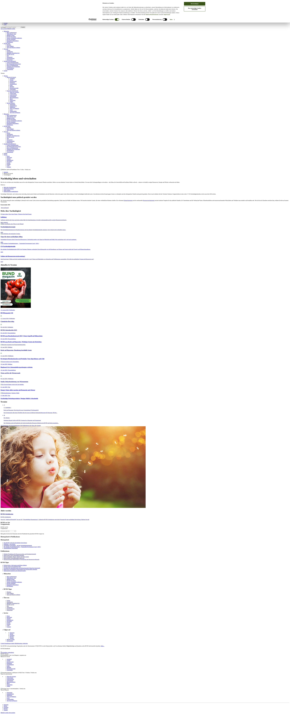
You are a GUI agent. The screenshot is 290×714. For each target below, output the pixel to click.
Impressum (167, 14)
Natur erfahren (10, 46)
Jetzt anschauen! (5, 207)
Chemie (11, 80)
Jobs (8, 55)
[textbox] (13, 27)
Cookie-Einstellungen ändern (7, 643)
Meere (11, 99)
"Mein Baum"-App (11, 34)
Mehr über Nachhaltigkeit (10, 187)
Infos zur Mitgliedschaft (12, 65)
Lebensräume (13, 96)
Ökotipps (9, 44)
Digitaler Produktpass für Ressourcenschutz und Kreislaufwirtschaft (20, 554)
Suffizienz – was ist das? (9, 544)
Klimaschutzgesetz (128, 200)
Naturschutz (12, 100)
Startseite (6, 172)
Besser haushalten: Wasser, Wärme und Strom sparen (16, 556)
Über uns (6, 49)
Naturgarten (12, 104)
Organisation (10, 51)
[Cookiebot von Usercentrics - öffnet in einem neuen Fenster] (92, 19)
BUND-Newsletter (11, 36)
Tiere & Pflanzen (11, 103)
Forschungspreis (10, 58)
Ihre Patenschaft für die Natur (14, 64)
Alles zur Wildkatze (14, 108)
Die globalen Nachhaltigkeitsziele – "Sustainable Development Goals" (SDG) (22, 546)
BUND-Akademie (11, 39)
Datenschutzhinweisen (152, 14)
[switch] (133, 19)
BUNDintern (10, 42)
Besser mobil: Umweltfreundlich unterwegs (14, 558)
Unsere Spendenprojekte (12, 62)
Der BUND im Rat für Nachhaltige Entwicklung (15, 542)
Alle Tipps (31, 425)
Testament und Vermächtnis (13, 66)
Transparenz (9, 57)
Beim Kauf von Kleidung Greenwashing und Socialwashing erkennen (20, 569)
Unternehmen (10, 69)
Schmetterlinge (13, 105)
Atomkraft (12, 78)
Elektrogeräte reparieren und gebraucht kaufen (15, 570)
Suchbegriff (3, 27)
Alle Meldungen (5, 425)
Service (5, 154)
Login (5, 24)
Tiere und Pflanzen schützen (13, 47)
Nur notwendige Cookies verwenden (194, 9)
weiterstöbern (10, 652)
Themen (6, 75)
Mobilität (12, 86)
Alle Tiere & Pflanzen (15, 112)
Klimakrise (12, 82)
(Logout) (9, 167)
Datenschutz (10, 59)
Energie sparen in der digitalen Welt (12, 566)
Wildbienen (12, 107)
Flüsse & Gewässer (14, 92)
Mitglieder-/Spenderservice (13, 53)
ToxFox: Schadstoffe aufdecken (14, 38)
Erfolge (8, 50)
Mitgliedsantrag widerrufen (21, 643)
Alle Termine (37, 425)
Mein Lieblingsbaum (12, 32)
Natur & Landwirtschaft (12, 90)
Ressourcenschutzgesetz (149, 200)
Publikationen (10, 160)
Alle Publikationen (24, 425)
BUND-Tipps (7, 43)
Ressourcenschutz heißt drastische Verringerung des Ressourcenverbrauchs (21, 559)
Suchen (23, 27)
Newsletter (9, 161)
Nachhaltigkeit (13, 84)
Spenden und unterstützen (10, 61)
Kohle (11, 85)
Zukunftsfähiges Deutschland (11, 548)
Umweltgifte (13, 89)
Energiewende (13, 81)
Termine (9, 158)
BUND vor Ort (10, 54)
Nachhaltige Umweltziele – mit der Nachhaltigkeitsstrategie (18, 545)
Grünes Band (13, 93)
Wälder (11, 101)
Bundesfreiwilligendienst (13, 40)
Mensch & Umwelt (11, 77)
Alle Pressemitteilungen (14, 425)
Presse (8, 156)
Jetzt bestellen (4, 652)
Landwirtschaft (13, 95)
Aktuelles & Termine (9, 188)
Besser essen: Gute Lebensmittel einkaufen (14, 555)
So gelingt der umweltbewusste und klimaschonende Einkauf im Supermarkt (22, 568)
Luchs (11, 109)
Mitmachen (6, 31)
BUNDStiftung (10, 68)
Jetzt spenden (4, 28)
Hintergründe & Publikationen (11, 191)
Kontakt (5, 23)
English (5, 70)
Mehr (171, 19)
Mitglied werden (11, 28)
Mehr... (102, 646)
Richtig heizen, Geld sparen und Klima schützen (15, 565)
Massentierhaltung (14, 97)
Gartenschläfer (13, 111)
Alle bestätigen (195, 3)
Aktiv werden (7, 190)
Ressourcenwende (14, 88)
